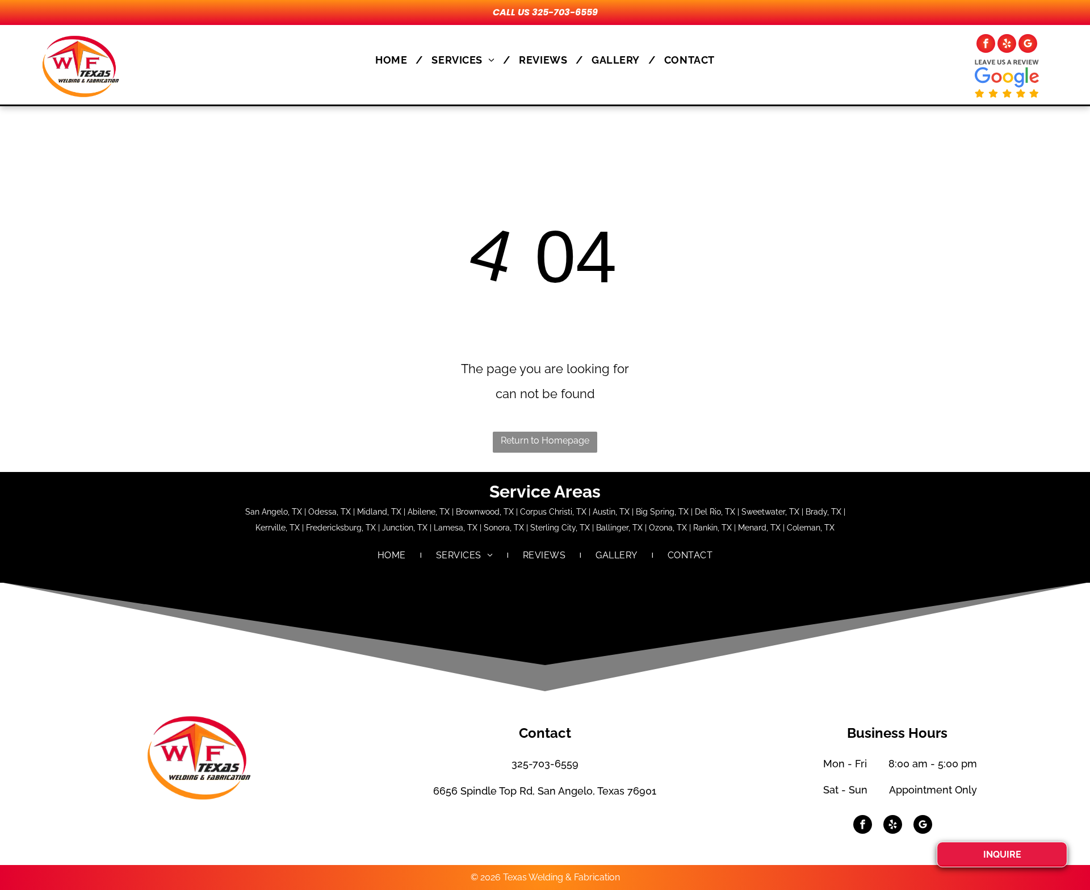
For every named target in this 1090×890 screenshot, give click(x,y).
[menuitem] (395, 60)
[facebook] (985, 45)
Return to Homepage (545, 440)
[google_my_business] (1027, 45)
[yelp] (1006, 45)
